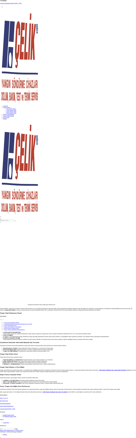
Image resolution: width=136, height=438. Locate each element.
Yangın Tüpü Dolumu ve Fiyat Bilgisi (12, 326)
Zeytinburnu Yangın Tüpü (9, 416)
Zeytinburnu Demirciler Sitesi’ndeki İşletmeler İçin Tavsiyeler (18, 324)
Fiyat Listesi (6, 117)
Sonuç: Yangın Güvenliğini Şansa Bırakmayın (14, 329)
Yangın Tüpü (6, 107)
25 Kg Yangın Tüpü (11, 111)
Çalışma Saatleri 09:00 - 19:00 (7, 409)
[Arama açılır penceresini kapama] (0, 222)
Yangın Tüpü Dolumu (8, 114)
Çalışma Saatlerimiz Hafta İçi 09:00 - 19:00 (10, 3)
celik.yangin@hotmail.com (6, 406)
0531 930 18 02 (4, 401)
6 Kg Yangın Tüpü (11, 108)
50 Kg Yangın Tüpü (11, 113)
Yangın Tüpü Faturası (8, 116)
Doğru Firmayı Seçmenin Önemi (11, 328)
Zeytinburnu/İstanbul (5, 403)
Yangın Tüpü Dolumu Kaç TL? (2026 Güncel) (11, 430)
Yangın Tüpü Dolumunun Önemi (11, 322)
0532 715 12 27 (4, 398)
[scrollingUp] (0, 437)
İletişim (5, 118)
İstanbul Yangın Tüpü (8, 415)
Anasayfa (5, 106)
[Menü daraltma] (0, 216)
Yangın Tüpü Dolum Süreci (10, 325)
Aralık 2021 (6, 422)
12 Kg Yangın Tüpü (11, 110)
